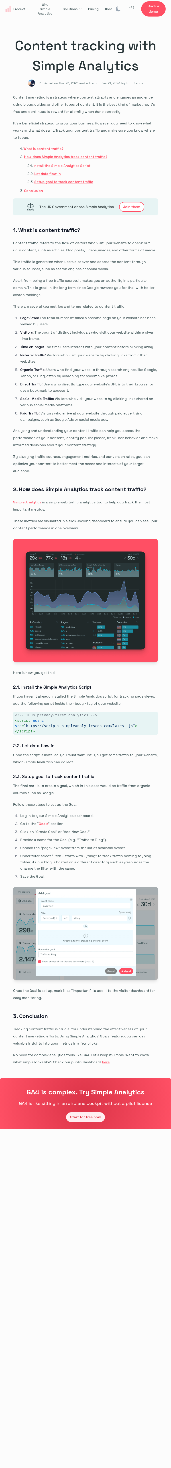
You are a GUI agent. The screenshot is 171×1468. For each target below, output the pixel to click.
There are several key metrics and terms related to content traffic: (69, 306)
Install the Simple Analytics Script (61, 165)
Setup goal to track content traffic (63, 181)
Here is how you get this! (34, 672)
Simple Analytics (27, 502)
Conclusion (33, 190)
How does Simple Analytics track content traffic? (65, 156)
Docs (108, 9)
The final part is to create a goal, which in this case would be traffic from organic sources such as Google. (81, 789)
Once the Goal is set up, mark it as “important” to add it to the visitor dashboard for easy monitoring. (84, 994)
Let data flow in (47, 173)
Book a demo (153, 9)
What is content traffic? (43, 148)
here (106, 1062)
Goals (43, 823)
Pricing (93, 9)
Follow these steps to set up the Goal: (45, 804)
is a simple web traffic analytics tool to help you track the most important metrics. (81, 506)
